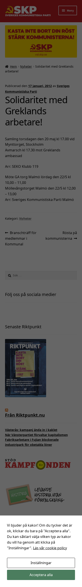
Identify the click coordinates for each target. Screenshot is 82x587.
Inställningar (41, 562)
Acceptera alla (41, 574)
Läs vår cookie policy (50, 548)
